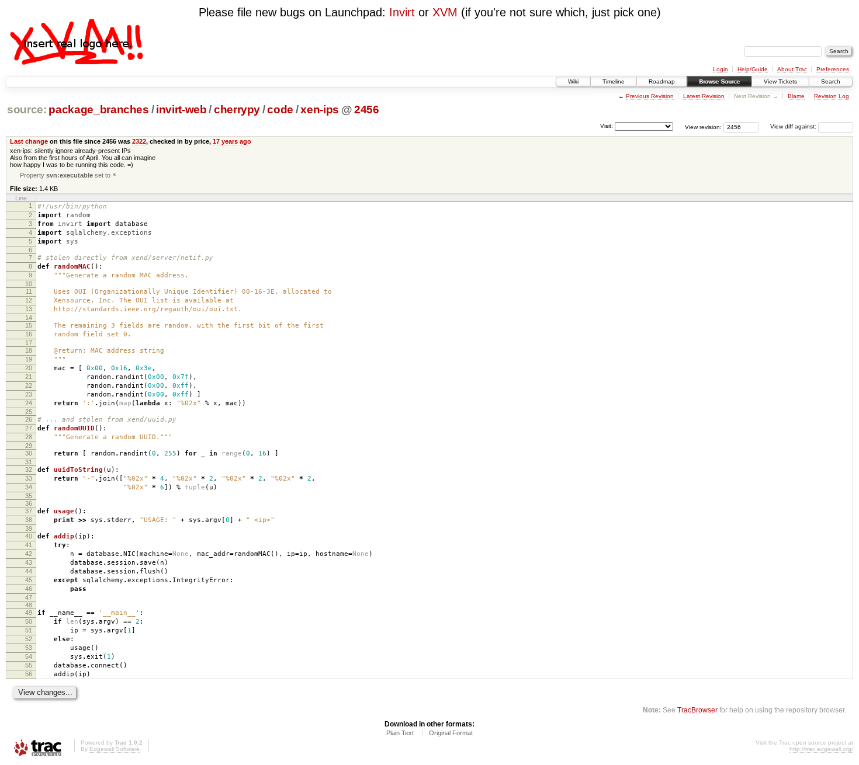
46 (28, 588)
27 (28, 428)
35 (28, 495)
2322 (139, 141)
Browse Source (719, 81)
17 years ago (232, 141)
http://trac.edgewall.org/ (821, 749)
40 (28, 536)
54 (28, 656)
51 (28, 630)
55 (28, 665)
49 (28, 612)
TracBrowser (697, 710)
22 (28, 385)
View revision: (703, 126)
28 (28, 436)
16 (28, 334)
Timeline (613, 81)
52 (28, 638)
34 (28, 487)
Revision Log (831, 96)
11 (29, 291)
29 (28, 445)
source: (27, 109)
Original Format (451, 732)
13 (28, 308)
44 (28, 571)
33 (28, 478)
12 (28, 300)
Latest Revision (704, 96)
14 (28, 317)
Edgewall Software (114, 749)
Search (830, 81)
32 (28, 469)
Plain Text (400, 732)
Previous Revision (650, 96)
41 (28, 544)
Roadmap (662, 81)
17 (28, 342)
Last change (29, 141)
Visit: (606, 126)
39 (28, 528)
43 (28, 562)
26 (28, 419)
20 (28, 367)
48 (28, 604)
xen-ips (319, 109)
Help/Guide (752, 69)
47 (28, 597)
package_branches (99, 109)
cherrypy (237, 109)
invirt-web (181, 109)
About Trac (792, 69)
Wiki (573, 81)
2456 (366, 109)
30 (28, 453)
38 (28, 519)
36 (28, 503)
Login (720, 69)
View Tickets (780, 81)
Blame (796, 96)
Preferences (832, 69)
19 (28, 359)
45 (28, 579)
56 (28, 673)
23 (28, 394)
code (280, 109)
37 (28, 510)
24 (28, 402)
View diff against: (794, 126)
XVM (445, 12)
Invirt (402, 12)
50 (28, 621)
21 (28, 376)
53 (28, 647)
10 (28, 283)
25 (28, 411)
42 (28, 553)
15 (28, 325)
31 (28, 461)
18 (28, 350)
